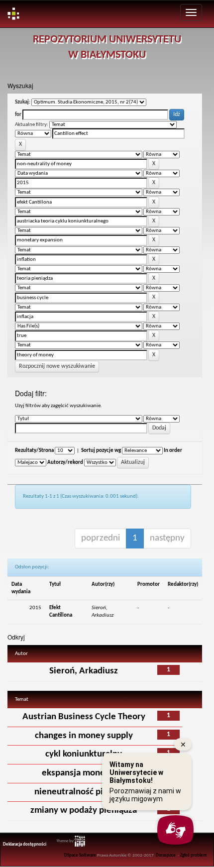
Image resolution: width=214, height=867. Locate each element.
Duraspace (166, 856)
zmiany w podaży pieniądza (83, 810)
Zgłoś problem (193, 856)
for (18, 114)
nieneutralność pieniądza (83, 792)
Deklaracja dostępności (24, 845)
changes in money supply (84, 736)
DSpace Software (80, 856)
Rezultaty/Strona (34, 450)
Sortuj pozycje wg (101, 450)
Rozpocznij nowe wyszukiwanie (57, 366)
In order (173, 450)
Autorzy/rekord (65, 462)
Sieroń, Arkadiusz (83, 671)
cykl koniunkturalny (83, 754)
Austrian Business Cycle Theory (83, 717)
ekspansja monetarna (84, 773)
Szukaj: (22, 102)
